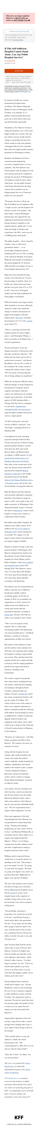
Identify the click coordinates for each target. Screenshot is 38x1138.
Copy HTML (19, 71)
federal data (9, 614)
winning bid (22, 694)
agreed (12, 893)
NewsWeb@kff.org (25, 92)
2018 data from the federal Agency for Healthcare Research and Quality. (18, 458)
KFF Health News (21, 20)
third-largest (17, 510)
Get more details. (18, 40)
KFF (28, 1097)
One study (19, 317)
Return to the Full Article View (19, 31)
